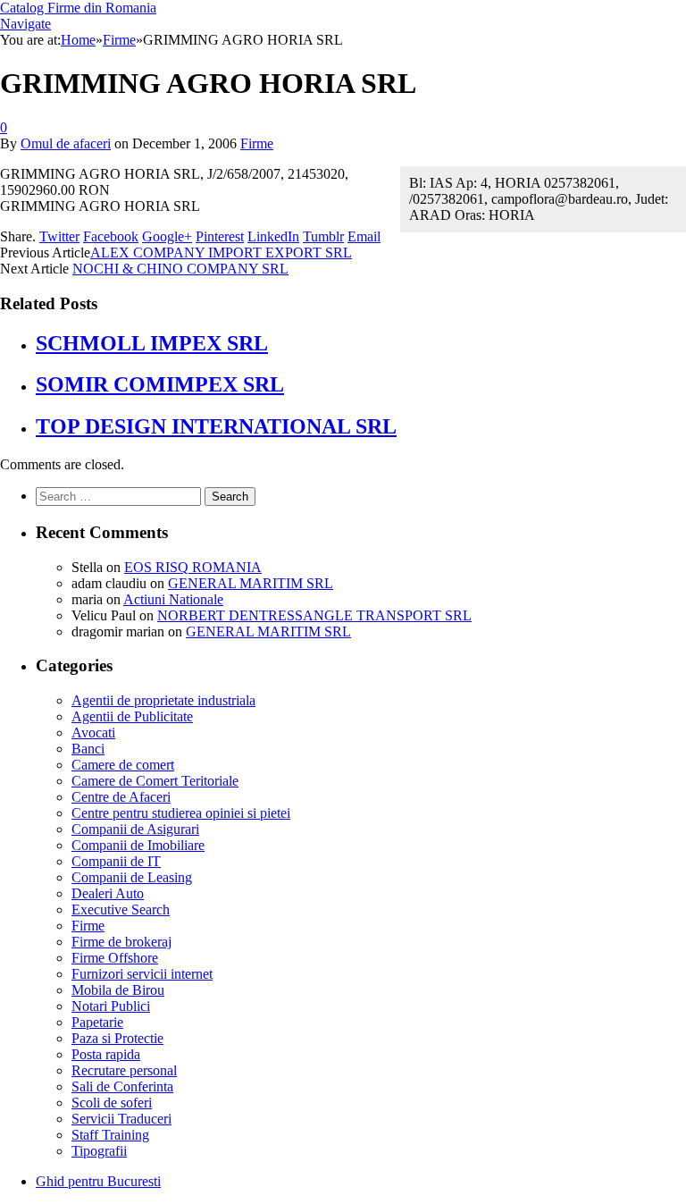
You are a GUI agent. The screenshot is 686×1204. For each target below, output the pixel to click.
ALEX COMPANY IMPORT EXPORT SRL (221, 252)
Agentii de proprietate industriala (163, 700)
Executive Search (120, 909)
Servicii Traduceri (121, 1118)
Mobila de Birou (117, 990)
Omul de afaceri (66, 143)
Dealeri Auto (107, 893)
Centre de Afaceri (121, 796)
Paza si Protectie (117, 1038)
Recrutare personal (124, 1070)
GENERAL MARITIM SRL (250, 583)
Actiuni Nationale (173, 599)
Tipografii (99, 1150)
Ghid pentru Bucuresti (98, 1181)
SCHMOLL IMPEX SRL (152, 343)
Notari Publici (110, 1006)
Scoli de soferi (111, 1102)
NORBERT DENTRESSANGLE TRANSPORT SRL (314, 615)
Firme (256, 143)
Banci (88, 748)
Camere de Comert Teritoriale (154, 780)
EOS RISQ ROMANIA (193, 567)
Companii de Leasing (131, 877)
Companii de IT (116, 861)
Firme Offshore (114, 957)
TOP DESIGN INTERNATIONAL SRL (216, 426)
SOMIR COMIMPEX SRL (160, 384)
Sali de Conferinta (122, 1086)
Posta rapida (105, 1054)
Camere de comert (122, 764)
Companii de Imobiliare (138, 845)
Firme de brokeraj (121, 941)
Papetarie (97, 1022)
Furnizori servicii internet (142, 973)
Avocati (93, 732)
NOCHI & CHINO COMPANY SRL (180, 268)
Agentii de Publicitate (132, 716)
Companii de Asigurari (135, 829)
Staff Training (110, 1134)
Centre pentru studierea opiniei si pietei (180, 813)
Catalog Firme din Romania (78, 7)
